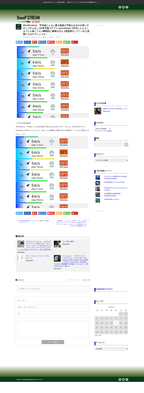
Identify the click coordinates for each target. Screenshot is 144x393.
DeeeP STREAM (27, 379)
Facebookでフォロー (104, 289)
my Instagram (26, 123)
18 (101, 327)
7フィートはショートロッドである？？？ (37, 257)
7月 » (99, 335)
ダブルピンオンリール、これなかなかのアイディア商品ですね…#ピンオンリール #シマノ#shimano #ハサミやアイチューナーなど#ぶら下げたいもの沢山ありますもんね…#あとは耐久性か (34, 245)
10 (97, 323)
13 (111, 323)
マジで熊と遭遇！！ (69, 241)
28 (116, 332)
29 (121, 332)
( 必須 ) (21, 300)
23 (125, 327)
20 (111, 327)
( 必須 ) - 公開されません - (27, 307)
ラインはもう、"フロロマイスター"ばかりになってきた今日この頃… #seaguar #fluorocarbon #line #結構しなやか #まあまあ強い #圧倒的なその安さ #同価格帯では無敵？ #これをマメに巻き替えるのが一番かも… (71, 261)
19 (106, 327)
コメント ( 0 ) (86, 280)
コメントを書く (49, 37)
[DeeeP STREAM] (29, 23)
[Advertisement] (111, 60)
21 (116, 327)
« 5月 (95, 335)
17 (97, 327)
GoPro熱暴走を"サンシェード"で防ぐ (114, 182)
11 (101, 323)
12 (106, 323)
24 (97, 332)
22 (121, 327)
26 (106, 332)
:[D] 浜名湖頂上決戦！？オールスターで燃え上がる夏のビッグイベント (34, 221)
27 (111, 332)
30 (125, 332)
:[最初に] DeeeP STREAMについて (115, 109)
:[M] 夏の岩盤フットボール (111, 199)
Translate (109, 130)
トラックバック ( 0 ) (73, 280)
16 (125, 323)
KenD (59, 37)
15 (121, 323)
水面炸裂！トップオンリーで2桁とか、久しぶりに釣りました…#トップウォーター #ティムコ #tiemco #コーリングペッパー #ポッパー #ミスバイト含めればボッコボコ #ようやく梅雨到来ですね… (71, 223)
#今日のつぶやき (36, 37)
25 (101, 332)
